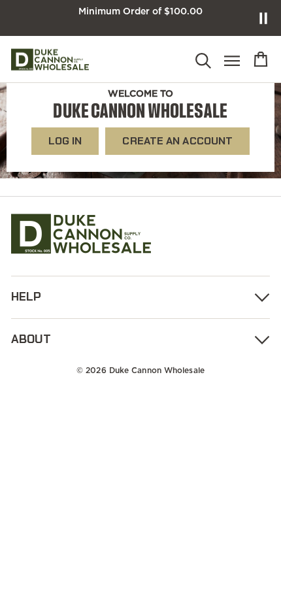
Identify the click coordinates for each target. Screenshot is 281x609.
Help (26, 296)
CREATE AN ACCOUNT (177, 141)
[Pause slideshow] (263, 18)
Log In (65, 141)
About (31, 339)
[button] (203, 62)
